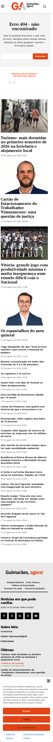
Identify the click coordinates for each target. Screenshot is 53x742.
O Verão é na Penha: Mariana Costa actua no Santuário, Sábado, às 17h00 (23, 473)
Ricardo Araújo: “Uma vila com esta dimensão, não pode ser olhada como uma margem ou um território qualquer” (22, 500)
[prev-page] (10, 82)
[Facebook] (4, 616)
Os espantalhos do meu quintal (22, 332)
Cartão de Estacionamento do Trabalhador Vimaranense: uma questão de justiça (19, 208)
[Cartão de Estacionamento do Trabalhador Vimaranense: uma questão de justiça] (24, 177)
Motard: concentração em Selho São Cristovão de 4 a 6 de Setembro (22, 363)
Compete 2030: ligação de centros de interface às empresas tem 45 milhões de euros (23, 433)
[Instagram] (28, 616)
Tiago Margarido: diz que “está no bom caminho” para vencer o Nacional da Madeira (24, 349)
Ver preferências (26, 727)
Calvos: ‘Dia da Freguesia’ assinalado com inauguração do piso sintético (22, 485)
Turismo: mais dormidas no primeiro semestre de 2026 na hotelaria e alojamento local (24, 144)
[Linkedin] (20, 616)
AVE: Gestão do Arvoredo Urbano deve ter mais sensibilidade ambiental (23, 446)
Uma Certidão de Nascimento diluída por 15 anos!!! (22, 396)
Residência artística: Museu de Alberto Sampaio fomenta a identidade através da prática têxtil (24, 460)
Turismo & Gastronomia (12, 663)
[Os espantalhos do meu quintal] (24, 309)
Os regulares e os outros (15, 373)
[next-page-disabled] (14, 82)
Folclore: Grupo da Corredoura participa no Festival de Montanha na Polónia (24, 539)
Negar (26, 719)
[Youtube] (36, 616)
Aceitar (26, 711)
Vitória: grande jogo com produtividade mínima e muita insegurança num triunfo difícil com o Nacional (24, 273)
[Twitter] (12, 616)
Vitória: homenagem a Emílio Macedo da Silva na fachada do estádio (24, 527)
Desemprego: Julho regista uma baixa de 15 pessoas (23, 420)
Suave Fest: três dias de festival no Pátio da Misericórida (22, 384)
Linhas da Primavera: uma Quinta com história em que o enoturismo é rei (23, 408)
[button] (48, 680)
